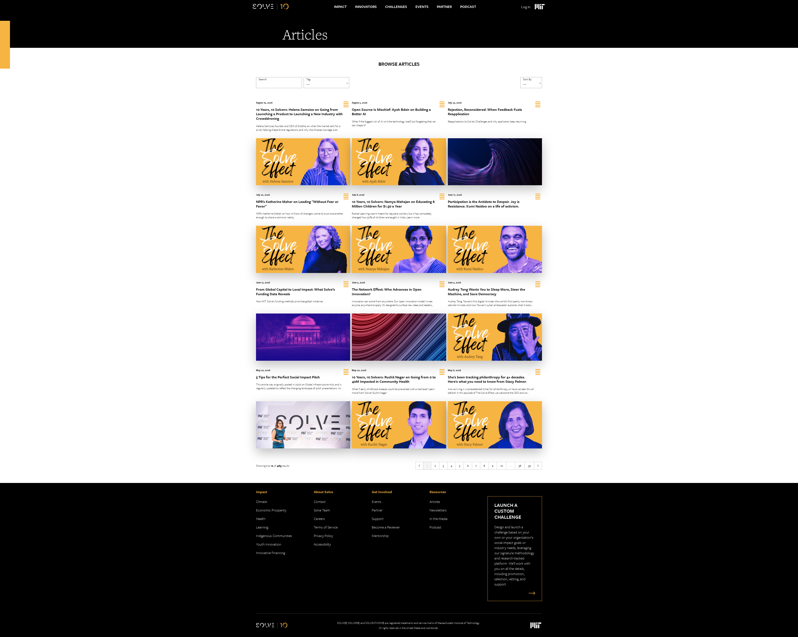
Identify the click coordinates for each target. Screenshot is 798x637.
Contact (320, 501)
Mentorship (380, 535)
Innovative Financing (270, 552)
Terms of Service (326, 527)
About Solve (323, 491)
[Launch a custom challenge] (531, 593)
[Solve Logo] (271, 6)
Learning (262, 527)
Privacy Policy (323, 535)
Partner (444, 6)
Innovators (366, 6)
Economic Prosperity (271, 510)
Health (260, 518)
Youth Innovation (268, 544)
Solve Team (322, 510)
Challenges (396, 6)
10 (501, 466)
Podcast (468, 6)
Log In (525, 6)
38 (519, 466)
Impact (340, 6)
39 (529, 466)
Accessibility (322, 544)
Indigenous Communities (274, 535)
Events (422, 6)
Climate (261, 501)
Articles (435, 501)
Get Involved (382, 491)
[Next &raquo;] (538, 466)
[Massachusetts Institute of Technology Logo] (539, 6)
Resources (438, 491)
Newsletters (438, 510)
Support (378, 518)
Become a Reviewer (386, 527)
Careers (319, 518)
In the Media (438, 518)
